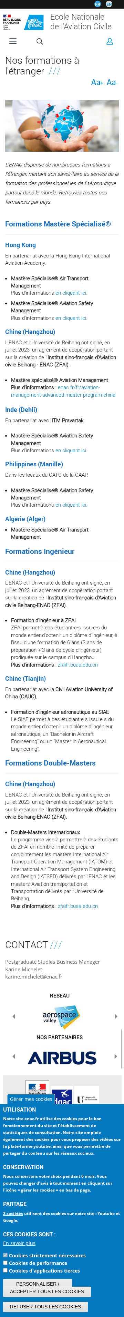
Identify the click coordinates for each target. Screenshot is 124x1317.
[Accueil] (23, 20)
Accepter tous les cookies (47, 1291)
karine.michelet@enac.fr (33, 976)
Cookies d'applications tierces (44, 1270)
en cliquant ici (70, 292)
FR (97, 4)
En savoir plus (19, 1243)
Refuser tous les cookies (45, 1306)
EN (109, 4)
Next (116, 1016)
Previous (13, 1016)
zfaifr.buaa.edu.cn (78, 664)
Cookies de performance (38, 1263)
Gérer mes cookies (31, 1099)
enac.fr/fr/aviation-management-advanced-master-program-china (63, 391)
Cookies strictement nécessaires (47, 1255)
